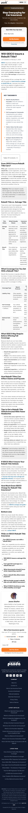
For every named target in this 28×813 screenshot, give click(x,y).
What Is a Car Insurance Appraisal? (14, 728)
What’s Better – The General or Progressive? (14, 768)
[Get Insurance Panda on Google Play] (21, 675)
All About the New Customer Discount (14, 723)
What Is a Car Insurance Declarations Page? (14, 738)
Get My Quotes (14, 39)
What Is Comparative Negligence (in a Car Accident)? (14, 719)
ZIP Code (14, 642)
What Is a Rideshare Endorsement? (14, 736)
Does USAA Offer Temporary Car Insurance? (14, 762)
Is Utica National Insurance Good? (14, 779)
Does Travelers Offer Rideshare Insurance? (14, 776)
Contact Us (14, 685)
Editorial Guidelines (14, 694)
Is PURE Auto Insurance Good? (14, 773)
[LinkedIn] (14, 675)
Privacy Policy (14, 44)
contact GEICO (11, 530)
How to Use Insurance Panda (14, 688)
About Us (14, 682)
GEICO (3, 62)
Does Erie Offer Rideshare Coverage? (14, 756)
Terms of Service (14, 702)
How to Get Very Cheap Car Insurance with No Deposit (14, 742)
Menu (21, 2)
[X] (10, 675)
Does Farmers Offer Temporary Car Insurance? (14, 759)
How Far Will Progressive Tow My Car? (14, 770)
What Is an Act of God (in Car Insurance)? (14, 725)
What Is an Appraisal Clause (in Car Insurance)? (14, 712)
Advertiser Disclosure (14, 696)
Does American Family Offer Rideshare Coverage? (14, 752)
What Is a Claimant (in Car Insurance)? (14, 715)
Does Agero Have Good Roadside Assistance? (14, 765)
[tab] (14, 547)
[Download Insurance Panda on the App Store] (17, 675)
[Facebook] (7, 675)
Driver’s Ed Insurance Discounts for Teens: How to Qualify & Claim (14, 732)
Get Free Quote (14, 649)
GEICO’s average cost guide (17, 504)
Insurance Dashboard (14, 691)
